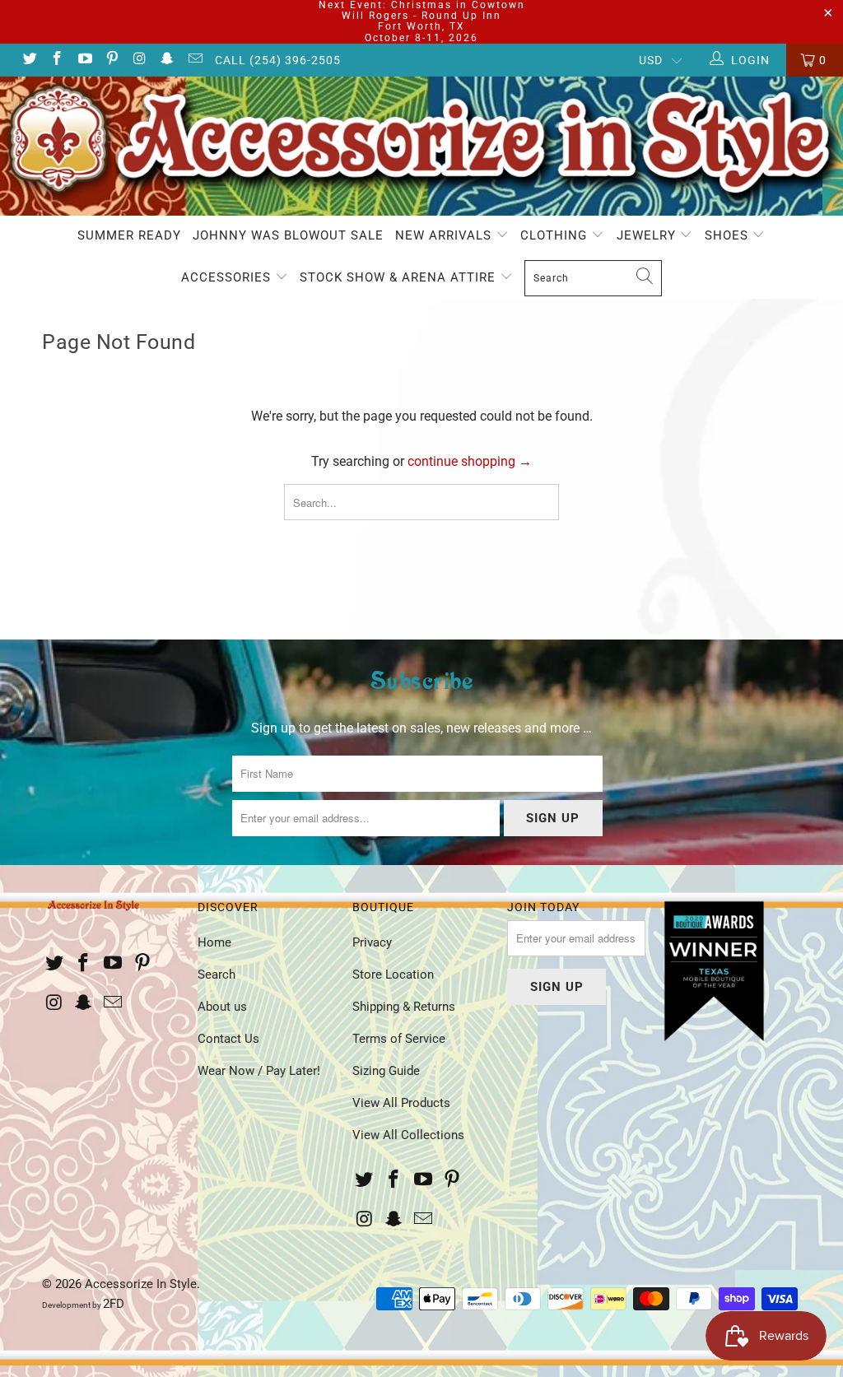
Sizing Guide (386, 1070)
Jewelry (648, 235)
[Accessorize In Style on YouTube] (84, 60)
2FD (113, 1303)
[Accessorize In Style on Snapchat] (167, 60)
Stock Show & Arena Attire (400, 277)
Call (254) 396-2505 (278, 60)
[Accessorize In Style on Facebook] (57, 60)
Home (214, 942)
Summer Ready (129, 235)
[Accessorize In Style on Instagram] (139, 60)
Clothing (555, 235)
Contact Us (228, 1038)
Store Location (393, 974)
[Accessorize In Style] (421, 146)
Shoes (728, 235)
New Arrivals (445, 235)
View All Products (401, 1103)
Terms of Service (398, 1038)
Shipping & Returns (403, 1006)
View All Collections (408, 1135)
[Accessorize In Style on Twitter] (29, 60)
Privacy (372, 942)
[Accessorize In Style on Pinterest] (112, 60)
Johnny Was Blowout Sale (288, 235)
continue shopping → (470, 461)
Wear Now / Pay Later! (259, 1070)
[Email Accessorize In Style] (194, 60)
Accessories (228, 277)
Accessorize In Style (141, 1284)
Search (216, 974)
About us (222, 1006)
